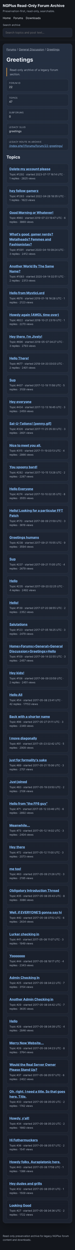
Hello (13, 581)
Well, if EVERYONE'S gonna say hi (35, 912)
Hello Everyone (21, 489)
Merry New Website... (26, 1043)
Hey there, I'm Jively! (25, 337)
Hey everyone (20, 402)
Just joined (18, 782)
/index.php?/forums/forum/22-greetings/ (36, 146)
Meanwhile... (19, 825)
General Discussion (31, 49)
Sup (12, 380)
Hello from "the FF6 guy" (28, 804)
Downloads (33, 18)
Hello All (15, 695)
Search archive (11, 24)
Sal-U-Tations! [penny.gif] (30, 424)
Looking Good (20, 1205)
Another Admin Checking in (31, 999)
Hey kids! (16, 673)
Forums (18, 18)
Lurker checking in (24, 934)
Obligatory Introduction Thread (34, 891)
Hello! (13, 603)
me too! (15, 869)
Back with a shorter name (29, 717)
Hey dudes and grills (25, 1184)
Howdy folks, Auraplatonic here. (35, 1162)
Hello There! (19, 358)
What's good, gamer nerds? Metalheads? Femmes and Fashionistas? (31, 239)
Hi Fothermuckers (23, 1140)
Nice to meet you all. (25, 445)
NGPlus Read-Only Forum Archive (34, 5)
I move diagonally (23, 738)
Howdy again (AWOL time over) (34, 315)
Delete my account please (29, 169)
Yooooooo (17, 956)
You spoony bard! (23, 467)
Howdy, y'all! (19, 1118)
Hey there (17, 847)
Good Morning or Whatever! (31, 213)
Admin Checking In (24, 978)
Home (7, 18)
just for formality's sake (28, 760)
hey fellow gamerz (24, 191)
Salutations (18, 624)
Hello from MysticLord (26, 293)
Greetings (53, 49)
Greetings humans (24, 537)
